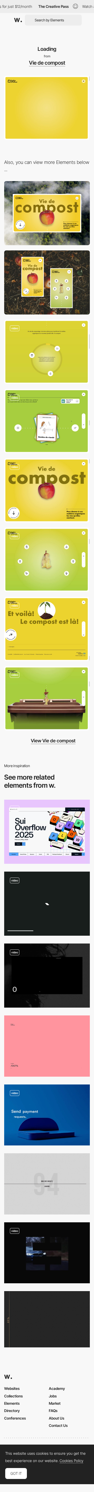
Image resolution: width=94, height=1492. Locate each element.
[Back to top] (47, 629)
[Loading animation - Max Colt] (47, 1183)
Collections (13, 1396)
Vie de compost (47, 62)
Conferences (15, 1418)
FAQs (53, 1410)
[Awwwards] (18, 20)
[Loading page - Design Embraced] (47, 1045)
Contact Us (58, 1425)
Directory (12, 1410)
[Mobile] (47, 282)
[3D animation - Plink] (47, 1114)
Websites (12, 1388)
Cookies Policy (71, 1461)
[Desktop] (47, 213)
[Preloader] (47, 904)
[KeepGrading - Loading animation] (47, 1252)
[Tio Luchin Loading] (47, 1319)
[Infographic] (47, 698)
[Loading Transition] (47, 976)
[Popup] (47, 560)
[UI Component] (47, 352)
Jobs (53, 1396)
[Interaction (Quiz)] (47, 421)
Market (55, 1403)
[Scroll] (47, 490)
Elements (12, 1403)
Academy (57, 1388)
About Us (56, 1418)
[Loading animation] (47, 832)
